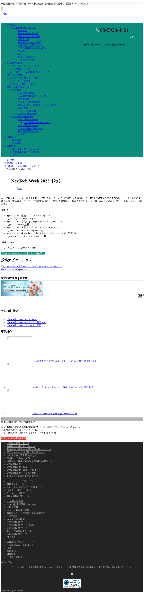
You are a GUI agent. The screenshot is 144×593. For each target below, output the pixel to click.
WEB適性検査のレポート (19, 467)
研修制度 (16, 143)
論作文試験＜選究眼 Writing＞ (21, 455)
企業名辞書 (23, 99)
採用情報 (11, 137)
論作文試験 (23, 39)
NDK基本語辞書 (26, 93)
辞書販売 (16, 90)
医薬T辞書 (23, 107)
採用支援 (11, 24)
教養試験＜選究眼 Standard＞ (21, 446)
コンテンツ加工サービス (24, 78)
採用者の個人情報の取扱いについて (119, 567)
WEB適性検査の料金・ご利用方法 (24, 470)
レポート (22, 54)
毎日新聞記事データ (28, 131)
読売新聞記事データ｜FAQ (37, 122)
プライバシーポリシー (19, 567)
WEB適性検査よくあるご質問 (22, 473)
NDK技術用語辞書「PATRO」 (33, 96)
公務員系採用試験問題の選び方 (34, 48)
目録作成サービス (21, 69)
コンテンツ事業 (14, 75)
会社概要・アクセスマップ (25, 149)
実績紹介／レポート (17, 557)
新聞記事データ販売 (22, 116)
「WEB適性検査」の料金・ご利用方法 (26, 322)
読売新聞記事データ (28, 119)
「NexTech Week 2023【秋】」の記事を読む (23, 253)
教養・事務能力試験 (28, 33)
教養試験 (22, 30)
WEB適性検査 (19, 51)
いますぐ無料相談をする (13, 438)
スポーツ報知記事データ (30, 128)
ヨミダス (22, 134)
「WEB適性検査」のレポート (22, 319)
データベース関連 (21, 81)
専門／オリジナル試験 (29, 36)
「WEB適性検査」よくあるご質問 (24, 325)
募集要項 (16, 140)
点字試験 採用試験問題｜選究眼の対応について (31, 461)
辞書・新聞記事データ (18, 87)
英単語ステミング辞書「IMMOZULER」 (38, 105)
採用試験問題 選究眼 (23, 27)
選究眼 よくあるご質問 (29, 42)
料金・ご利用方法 (27, 57)
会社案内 (11, 146)
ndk (20, 188)
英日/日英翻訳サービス (23, 84)
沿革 (14, 155)
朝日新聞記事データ (28, 125)
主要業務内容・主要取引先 (25, 152)
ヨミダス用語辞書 (27, 110)
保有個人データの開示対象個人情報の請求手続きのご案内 (78, 567)
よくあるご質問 (26, 60)
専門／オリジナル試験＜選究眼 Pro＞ (25, 452)
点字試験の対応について (30, 45)
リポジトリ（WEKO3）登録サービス (31, 72)
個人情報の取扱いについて (42, 567)
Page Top (7, 562)
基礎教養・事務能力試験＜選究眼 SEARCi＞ (29, 449)
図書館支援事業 (14, 63)
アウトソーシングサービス (25, 66)
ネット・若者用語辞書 (29, 102)
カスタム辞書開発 (27, 113)
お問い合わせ (136, 37)
